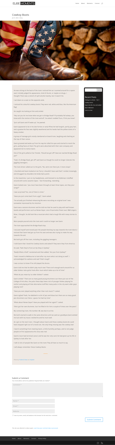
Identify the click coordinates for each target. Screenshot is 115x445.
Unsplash (31, 359)
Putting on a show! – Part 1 (92, 100)
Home (77, 3)
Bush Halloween (89, 107)
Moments (90, 3)
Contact (97, 3)
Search (99, 90)
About (83, 3)
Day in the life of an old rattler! (93, 105)
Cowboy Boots (89, 102)
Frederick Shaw (23, 359)
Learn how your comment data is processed (46, 428)
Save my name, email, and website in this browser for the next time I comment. (35, 415)
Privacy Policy (42, 438)
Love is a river (88, 110)
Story (21, 18)
